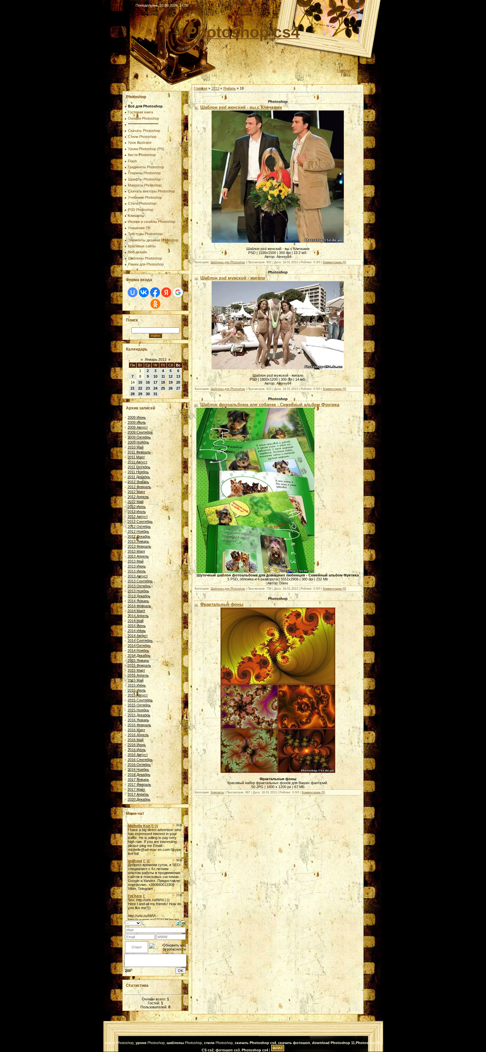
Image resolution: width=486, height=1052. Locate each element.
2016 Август (138, 755)
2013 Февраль (139, 546)
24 (155, 388)
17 (155, 382)
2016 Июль (137, 750)
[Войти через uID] (133, 292)
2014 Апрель (138, 616)
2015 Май (135, 680)
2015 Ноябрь (138, 710)
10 (155, 376)
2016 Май (135, 740)
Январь (229, 88)
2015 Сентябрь (140, 700)
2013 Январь (138, 541)
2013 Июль (137, 571)
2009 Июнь (137, 417)
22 (140, 388)
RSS (346, 74)
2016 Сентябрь (140, 760)
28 (133, 394)
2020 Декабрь (139, 799)
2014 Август (138, 636)
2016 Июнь (137, 745)
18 (163, 382)
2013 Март (136, 551)
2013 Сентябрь (140, 581)
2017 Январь (138, 779)
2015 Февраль (139, 665)
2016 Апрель (138, 735)
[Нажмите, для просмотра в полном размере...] (278, 241)
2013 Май (135, 561)
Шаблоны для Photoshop (228, 262)
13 (178, 376)
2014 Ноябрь (138, 650)
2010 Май (135, 447)
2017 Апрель (138, 794)
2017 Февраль (139, 784)
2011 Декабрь (139, 477)
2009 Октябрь (139, 437)
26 (171, 388)
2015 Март (136, 670)
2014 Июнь (137, 626)
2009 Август (138, 427)
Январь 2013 (155, 359)
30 (148, 394)
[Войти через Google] (178, 292)
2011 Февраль (139, 452)
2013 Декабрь (139, 596)
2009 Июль (137, 422)
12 (171, 376)
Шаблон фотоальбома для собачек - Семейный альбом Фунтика (269, 404)
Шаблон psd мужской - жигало (232, 277)
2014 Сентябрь (140, 641)
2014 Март (136, 611)
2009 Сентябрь (140, 432)
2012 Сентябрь (140, 522)
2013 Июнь (137, 566)
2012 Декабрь (139, 536)
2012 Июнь (137, 507)
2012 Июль (137, 512)
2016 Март (136, 730)
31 (155, 394)
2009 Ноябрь (138, 442)
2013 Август (138, 576)
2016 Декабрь (139, 775)
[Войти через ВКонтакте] (144, 292)
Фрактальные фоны (221, 604)
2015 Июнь (137, 685)
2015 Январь (138, 660)
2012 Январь (138, 482)
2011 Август (137, 462)
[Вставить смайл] (184, 923)
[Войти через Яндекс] (166, 292)
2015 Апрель (138, 675)
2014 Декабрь (139, 655)
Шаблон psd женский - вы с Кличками (241, 107)
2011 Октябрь (139, 467)
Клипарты (217, 792)
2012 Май (135, 502)
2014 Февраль (139, 606)
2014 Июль (137, 631)
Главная (343, 70)
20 (178, 382)
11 (163, 376)
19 (171, 382)
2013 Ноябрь (138, 591)
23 (148, 388)
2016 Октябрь (139, 765)
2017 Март (136, 789)
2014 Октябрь (139, 646)
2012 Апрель (138, 497)
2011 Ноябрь (138, 472)
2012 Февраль (139, 487)
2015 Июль (137, 690)
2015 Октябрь (139, 705)
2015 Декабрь (139, 715)
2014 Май (135, 621)
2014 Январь (138, 601)
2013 (215, 88)
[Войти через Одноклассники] (155, 304)
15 (140, 382)
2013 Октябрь (139, 586)
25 (163, 388)
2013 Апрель (138, 556)
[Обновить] (178, 923)
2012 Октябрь (139, 526)
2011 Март (136, 457)
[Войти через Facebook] (155, 292)
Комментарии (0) (334, 262)
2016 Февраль (139, 725)
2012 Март (136, 492)
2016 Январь (138, 720)
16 (148, 382)
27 (178, 388)
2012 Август (138, 517)
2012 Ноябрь (138, 531)
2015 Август (138, 695)
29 (140, 394)
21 (133, 388)
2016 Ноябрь (138, 770)
